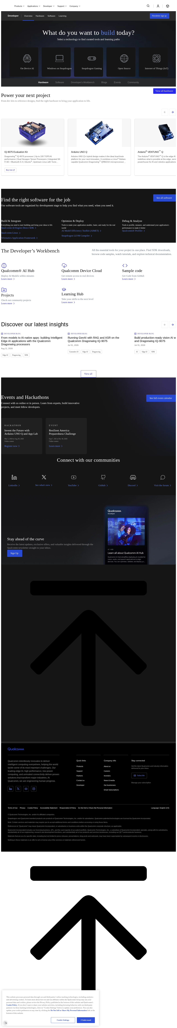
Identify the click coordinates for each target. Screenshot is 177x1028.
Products (79, 766)
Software (51, 16)
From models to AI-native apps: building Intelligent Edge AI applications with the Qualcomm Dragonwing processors (31, 341)
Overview (28, 16)
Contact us (80, 780)
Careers (107, 771)
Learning (62, 16)
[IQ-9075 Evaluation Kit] (32, 147)
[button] (95, 808)
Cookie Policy (33, 808)
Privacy (22, 808)
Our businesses (110, 785)
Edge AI (5, 355)
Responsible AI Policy (68, 808)
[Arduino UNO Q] (99, 147)
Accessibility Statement (48, 808)
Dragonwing (16, 355)
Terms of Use (13, 808)
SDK (26, 355)
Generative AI (73, 352)
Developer (13, 16)
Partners (79, 776)
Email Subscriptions (111, 790)
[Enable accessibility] (5, 1022)
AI (137, 352)
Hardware (40, 16)
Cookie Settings (63, 1020)
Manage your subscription (141, 783)
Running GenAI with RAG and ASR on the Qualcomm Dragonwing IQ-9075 (93, 339)
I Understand (86, 1020)
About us (107, 766)
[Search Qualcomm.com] (148, 6)
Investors (107, 776)
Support (79, 771)
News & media (109, 780)
